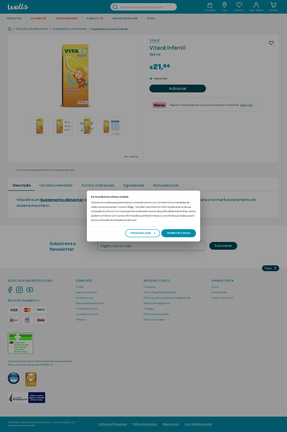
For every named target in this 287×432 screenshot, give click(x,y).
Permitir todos (178, 233)
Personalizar (140, 233)
